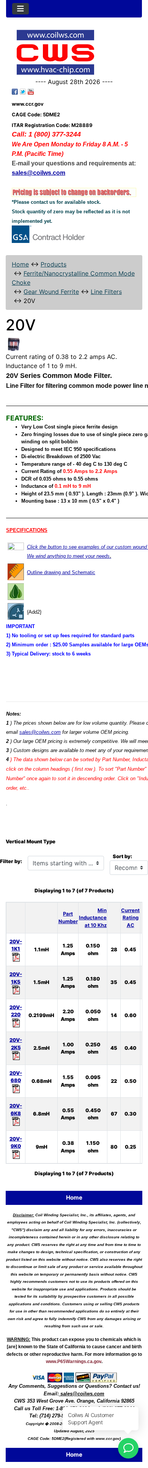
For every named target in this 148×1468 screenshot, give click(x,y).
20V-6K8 (15, 1109)
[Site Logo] (74, 52)
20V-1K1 (15, 945)
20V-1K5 (15, 978)
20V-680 (15, 1077)
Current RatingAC (130, 917)
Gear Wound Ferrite (51, 291)
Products (53, 264)
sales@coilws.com (40, 732)
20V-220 (15, 1011)
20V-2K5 (15, 1044)
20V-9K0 (15, 1142)
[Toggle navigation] (20, 8)
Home (20, 264)
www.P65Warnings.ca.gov (73, 1361)
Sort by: (122, 856)
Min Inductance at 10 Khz (93, 917)
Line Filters (106, 291)
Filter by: (11, 861)
